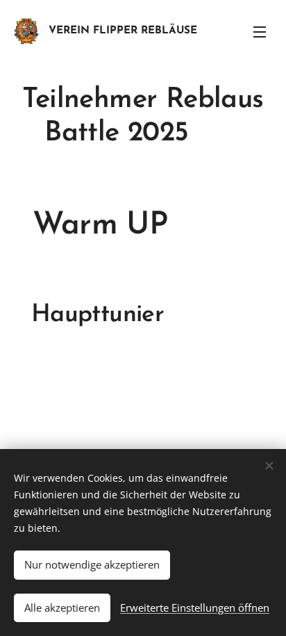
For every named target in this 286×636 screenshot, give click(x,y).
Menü (260, 31)
